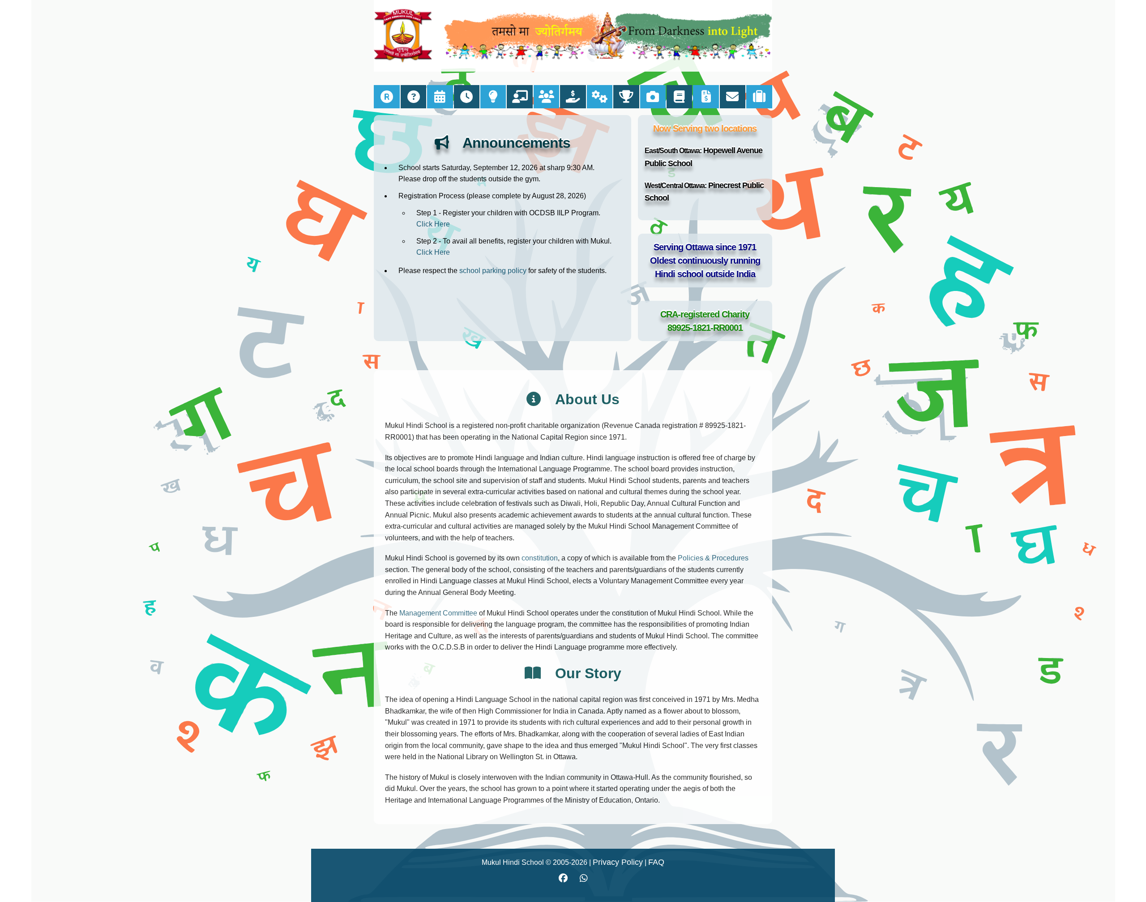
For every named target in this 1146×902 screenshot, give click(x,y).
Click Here (433, 224)
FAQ (656, 862)
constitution (540, 558)
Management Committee (438, 613)
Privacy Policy (618, 862)
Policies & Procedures (713, 558)
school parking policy (492, 270)
